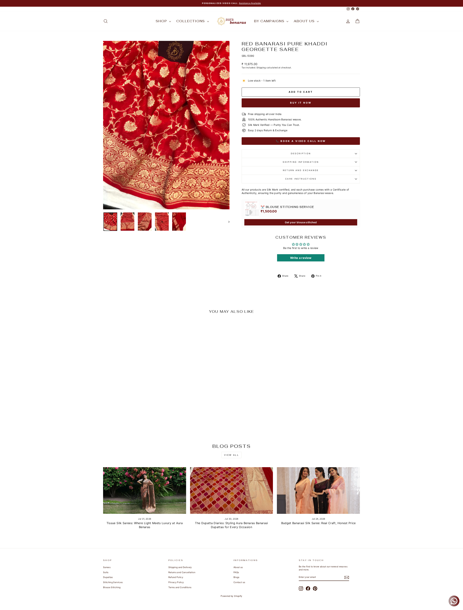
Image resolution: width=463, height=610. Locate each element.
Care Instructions (300, 179)
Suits (106, 572)
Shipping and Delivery (180, 567)
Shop (162, 21)
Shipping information (301, 162)
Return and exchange (301, 170)
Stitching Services (113, 582)
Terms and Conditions (180, 587)
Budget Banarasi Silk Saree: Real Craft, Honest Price (318, 523)
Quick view (134, 410)
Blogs (236, 577)
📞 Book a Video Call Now (301, 141)
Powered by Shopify (231, 596)
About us (305, 21)
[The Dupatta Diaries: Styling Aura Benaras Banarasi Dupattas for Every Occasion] (231, 490)
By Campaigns (270, 21)
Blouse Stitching (112, 587)
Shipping (261, 67)
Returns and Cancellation (181, 572)
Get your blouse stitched (301, 222)
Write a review (301, 258)
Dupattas (108, 577)
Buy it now (300, 102)
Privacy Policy (176, 582)
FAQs (236, 572)
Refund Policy (175, 577)
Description (301, 153)
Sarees (107, 567)
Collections (191, 21)
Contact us (239, 582)
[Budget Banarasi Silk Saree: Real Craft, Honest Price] (318, 490)
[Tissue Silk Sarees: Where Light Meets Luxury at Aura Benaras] (144, 490)
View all (231, 455)
